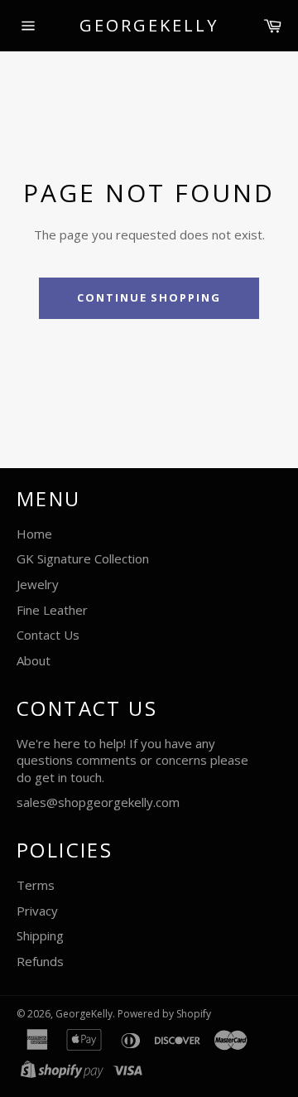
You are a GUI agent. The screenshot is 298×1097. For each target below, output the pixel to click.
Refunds (40, 961)
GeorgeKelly (149, 25)
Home (34, 533)
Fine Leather (52, 610)
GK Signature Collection (83, 558)
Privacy (37, 910)
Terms (36, 885)
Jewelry (38, 584)
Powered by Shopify (164, 1014)
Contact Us (48, 634)
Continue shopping (149, 297)
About (33, 660)
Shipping (40, 935)
